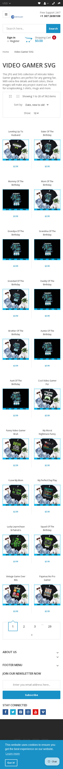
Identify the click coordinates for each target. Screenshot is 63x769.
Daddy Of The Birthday (47, 283)
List (18, 96)
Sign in (11, 37)
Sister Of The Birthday (47, 133)
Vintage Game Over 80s (15, 578)
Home (6, 51)
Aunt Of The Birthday (16, 382)
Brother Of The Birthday (15, 332)
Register (14, 41)
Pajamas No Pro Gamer (47, 578)
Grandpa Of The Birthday (16, 233)
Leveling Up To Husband (15, 133)
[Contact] (53, 3)
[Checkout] (59, 3)
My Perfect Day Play (47, 480)
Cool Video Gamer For (47, 382)
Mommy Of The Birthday (15, 183)
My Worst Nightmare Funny (47, 432)
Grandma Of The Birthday (47, 233)
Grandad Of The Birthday (16, 283)
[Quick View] (25, 151)
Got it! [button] (11, 762)
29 (49, 626)
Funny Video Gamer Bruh (16, 432)
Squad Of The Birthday (47, 528)
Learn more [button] (13, 753)
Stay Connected (15, 705)
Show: (27, 113)
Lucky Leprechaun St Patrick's (16, 528)
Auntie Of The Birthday (47, 332)
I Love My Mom (15, 480)
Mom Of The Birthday (47, 183)
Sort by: (18, 104)
